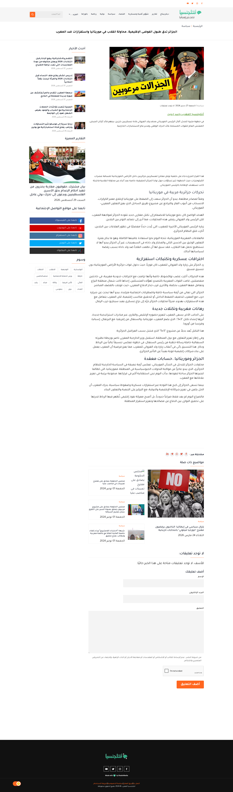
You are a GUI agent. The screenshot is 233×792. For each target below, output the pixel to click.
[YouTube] (188, 4)
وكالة (55, 283)
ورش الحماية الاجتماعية (62, 276)
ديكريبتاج (164, 14)
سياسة (111, 14)
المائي (80, 283)
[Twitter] (192, 4)
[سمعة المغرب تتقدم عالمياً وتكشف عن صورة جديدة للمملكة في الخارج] (79, 96)
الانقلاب (52, 270)
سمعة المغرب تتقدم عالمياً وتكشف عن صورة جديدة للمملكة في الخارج (51, 94)
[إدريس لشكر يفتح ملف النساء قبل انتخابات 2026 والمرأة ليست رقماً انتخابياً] (79, 79)
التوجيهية (64, 270)
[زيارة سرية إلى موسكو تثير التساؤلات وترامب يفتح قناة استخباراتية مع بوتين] (79, 127)
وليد (35, 283)
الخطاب (40, 270)
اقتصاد (122, 14)
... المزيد (74, 15)
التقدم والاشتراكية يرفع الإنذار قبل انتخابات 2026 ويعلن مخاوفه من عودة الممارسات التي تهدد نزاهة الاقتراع (53, 62)
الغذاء (80, 289)
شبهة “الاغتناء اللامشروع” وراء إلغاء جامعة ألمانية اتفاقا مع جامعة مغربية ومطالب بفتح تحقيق (107, 533)
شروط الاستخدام (100, 784)
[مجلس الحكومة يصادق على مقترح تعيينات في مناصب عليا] (136, 482)
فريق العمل (128, 784)
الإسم (201, 577)
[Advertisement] (146, 151)
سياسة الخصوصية (115, 784)
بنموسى (59, 289)
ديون (70, 289)
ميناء (45, 283)
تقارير (154, 14)
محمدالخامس (42, 276)
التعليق (200, 608)
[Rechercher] (32, 14)
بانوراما (84, 14)
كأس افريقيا (67, 283)
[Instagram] (197, 4)
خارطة (80, 276)
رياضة (94, 14)
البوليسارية (78, 270)
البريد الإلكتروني (196, 593)
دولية (102, 14)
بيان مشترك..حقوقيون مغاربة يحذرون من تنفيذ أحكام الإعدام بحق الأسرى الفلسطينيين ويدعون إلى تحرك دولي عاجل (57, 190)
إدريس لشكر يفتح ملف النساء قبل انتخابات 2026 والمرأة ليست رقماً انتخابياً (53, 79)
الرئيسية (198, 26)
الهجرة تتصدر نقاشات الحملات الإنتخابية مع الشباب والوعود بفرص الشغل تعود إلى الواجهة (53, 110)
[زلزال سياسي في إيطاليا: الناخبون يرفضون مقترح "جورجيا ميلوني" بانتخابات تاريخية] (176, 493)
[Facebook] (202, 4)
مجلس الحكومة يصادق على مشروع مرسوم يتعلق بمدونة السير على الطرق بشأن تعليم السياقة (107, 509)
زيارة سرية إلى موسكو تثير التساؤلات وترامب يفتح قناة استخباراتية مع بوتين (51, 126)
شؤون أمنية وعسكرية (138, 14)
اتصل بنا (136, 784)
